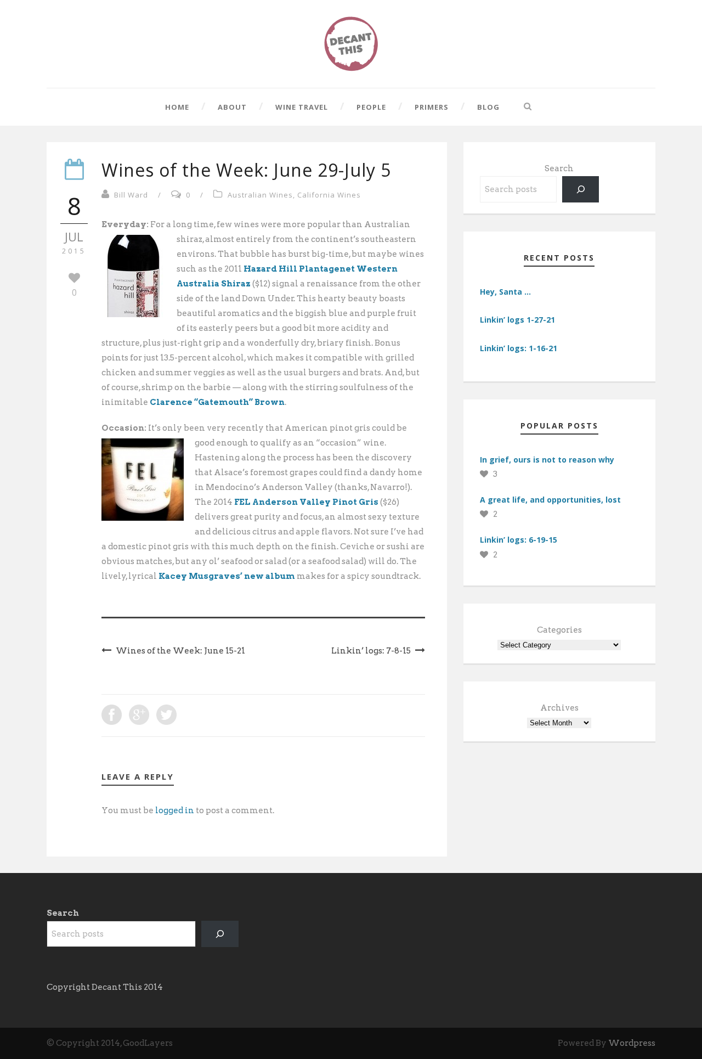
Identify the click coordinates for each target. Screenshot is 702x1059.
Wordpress (631, 1043)
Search (559, 168)
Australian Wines (260, 195)
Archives (559, 708)
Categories (559, 630)
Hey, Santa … (505, 291)
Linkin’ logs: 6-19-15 (518, 539)
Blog (488, 107)
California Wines (329, 195)
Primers (432, 107)
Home (177, 107)
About (232, 107)
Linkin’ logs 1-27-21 (517, 319)
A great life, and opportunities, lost (550, 499)
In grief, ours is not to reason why (547, 459)
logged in (174, 810)
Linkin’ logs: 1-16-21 (518, 348)
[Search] (580, 189)
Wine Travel (301, 107)
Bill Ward (131, 195)
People (371, 107)
